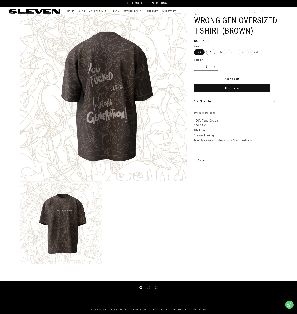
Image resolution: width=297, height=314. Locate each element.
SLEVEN (103, 309)
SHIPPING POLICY (181, 309)
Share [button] (201, 160)
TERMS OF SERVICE (159, 309)
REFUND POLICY (118, 309)
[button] (99, 11)
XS (199, 52)
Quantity (198, 60)
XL (245, 53)
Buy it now (232, 88)
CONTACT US (199, 309)
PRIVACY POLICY (138, 309)
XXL (258, 53)
